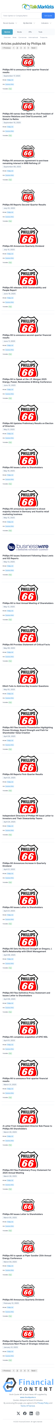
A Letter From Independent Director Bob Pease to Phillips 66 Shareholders (27, 1127)
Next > (34, 48)
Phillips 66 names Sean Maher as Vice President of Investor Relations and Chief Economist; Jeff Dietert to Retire (28, 116)
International (33, 37)
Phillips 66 (10, 80)
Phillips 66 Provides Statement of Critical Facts (26, 644)
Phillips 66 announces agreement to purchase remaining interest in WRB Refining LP (25, 162)
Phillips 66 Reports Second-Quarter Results (24, 204)
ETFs (30, 32)
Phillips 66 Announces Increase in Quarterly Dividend (24, 864)
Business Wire (10, 84)
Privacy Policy (43, 1403)
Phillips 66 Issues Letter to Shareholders (23, 467)
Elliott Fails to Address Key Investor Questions (26, 686)
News (14, 37)
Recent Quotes (8, 23)
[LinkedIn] (31, 1414)
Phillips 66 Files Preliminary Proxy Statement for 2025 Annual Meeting (27, 1171)
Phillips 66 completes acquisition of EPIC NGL (25, 1037)
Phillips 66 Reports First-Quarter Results (23, 774)
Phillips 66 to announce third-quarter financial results (26, 71)
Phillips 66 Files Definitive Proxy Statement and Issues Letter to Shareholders (26, 994)
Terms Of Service (28, 1406)
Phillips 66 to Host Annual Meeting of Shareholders (28, 603)
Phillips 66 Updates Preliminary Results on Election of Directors (28, 424)
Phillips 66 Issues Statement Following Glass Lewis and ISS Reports (28, 557)
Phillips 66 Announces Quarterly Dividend (23, 246)
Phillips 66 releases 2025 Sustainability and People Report (24, 289)
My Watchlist (27, 23)
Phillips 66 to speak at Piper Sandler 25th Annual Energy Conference (27, 1257)
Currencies (22, 37)
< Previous (6, 48)
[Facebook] (25, 1414)
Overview (7, 37)
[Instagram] (37, 1414)
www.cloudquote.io (28, 1397)
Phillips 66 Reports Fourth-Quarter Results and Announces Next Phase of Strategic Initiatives (26, 1342)
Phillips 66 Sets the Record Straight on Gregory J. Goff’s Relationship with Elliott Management (27, 950)
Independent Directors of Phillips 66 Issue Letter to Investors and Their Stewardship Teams (28, 817)
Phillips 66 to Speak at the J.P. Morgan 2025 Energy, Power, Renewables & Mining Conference (27, 380)
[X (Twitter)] (18, 1414)
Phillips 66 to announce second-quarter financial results (27, 336)
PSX (10, 89)
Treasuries (43, 37)
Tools (40, 32)
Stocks (19, 32)
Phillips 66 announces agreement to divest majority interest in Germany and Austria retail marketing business (26, 511)
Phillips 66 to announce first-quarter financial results (25, 1079)
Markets (7, 32)
